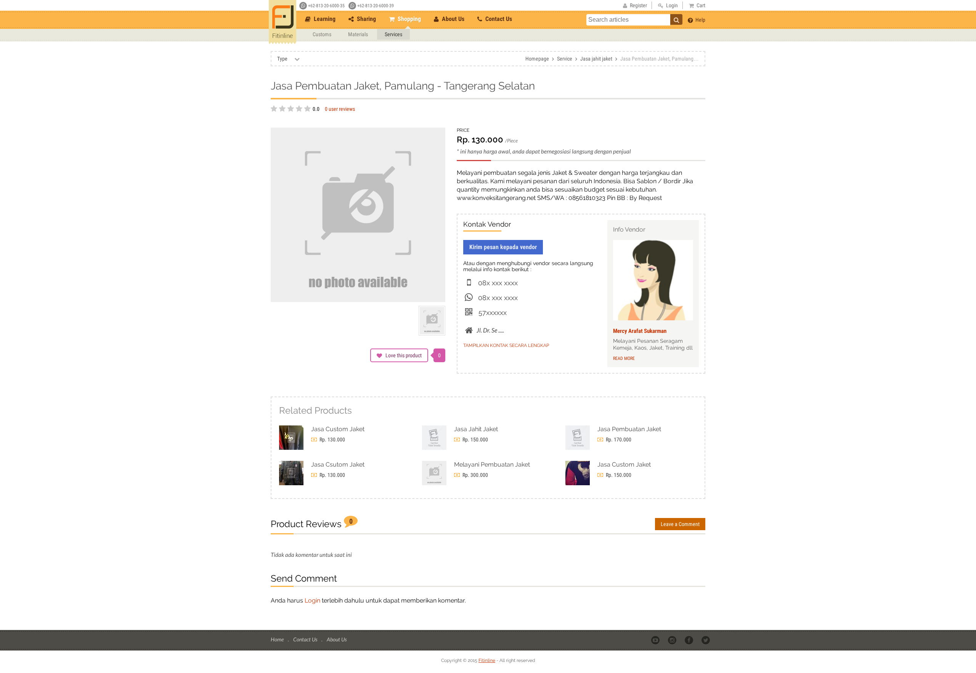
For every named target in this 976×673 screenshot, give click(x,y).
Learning (324, 18)
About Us (452, 18)
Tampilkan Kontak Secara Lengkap (506, 345)
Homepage (537, 59)
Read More (624, 358)
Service (564, 59)
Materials (358, 34)
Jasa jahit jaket (596, 59)
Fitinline (486, 660)
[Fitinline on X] (706, 640)
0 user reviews (340, 109)
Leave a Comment (680, 524)
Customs (322, 34)
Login (312, 600)
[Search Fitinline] (676, 19)
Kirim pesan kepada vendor (503, 247)
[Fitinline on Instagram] (672, 640)
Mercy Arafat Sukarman (639, 331)
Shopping (408, 18)
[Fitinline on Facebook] (689, 640)
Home (278, 639)
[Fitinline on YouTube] (656, 640)
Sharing (365, 18)
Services (393, 34)
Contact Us (498, 18)
